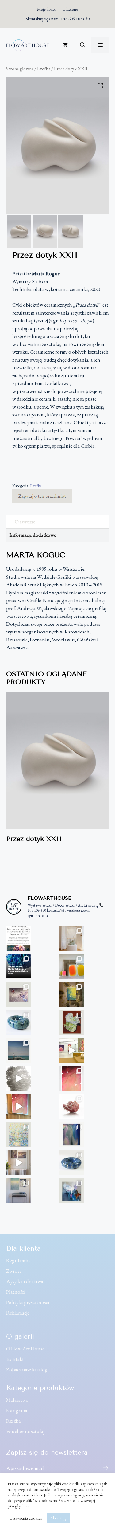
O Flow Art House (25, 1348)
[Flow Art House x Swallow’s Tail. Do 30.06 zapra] (18, 1106)
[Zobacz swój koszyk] (65, 45)
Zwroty (13, 1271)
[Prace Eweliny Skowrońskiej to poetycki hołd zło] (18, 1162)
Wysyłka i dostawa (24, 1281)
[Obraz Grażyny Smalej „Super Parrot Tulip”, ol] (71, 1022)
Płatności (15, 1291)
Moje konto (46, 9)
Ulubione (70, 9)
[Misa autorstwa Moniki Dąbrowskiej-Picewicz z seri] (18, 1022)
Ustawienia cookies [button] (25, 1518)
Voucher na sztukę (25, 1431)
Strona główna (19, 68)
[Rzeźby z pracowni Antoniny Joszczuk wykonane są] (18, 1078)
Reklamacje (17, 1312)
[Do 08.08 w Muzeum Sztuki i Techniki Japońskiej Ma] (71, 1050)
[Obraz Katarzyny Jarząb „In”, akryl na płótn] (71, 1078)
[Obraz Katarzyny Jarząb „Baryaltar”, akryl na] (71, 994)
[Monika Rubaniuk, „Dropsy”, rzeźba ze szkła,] (71, 938)
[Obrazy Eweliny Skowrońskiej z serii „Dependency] (18, 994)
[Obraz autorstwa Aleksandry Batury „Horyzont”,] (18, 1050)
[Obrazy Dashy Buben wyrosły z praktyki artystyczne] (71, 966)
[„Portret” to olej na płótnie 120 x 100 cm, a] (71, 1190)
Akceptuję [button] (58, 1518)
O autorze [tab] (25, 521)
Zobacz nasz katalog (27, 1369)
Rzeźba (43, 68)
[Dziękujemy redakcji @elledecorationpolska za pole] (18, 938)
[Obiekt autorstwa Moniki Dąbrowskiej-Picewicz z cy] (71, 1162)
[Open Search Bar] (82, 45)
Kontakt (15, 1359)
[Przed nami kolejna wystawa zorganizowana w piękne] (18, 966)
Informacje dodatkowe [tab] (33, 534)
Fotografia (16, 1410)
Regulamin (18, 1260)
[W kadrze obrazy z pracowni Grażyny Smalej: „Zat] (18, 1190)
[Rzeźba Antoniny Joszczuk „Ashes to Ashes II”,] (71, 1106)
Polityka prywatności (27, 1302)
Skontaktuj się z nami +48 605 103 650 (58, 19)
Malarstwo (17, 1400)
